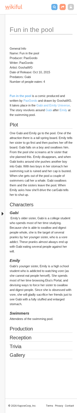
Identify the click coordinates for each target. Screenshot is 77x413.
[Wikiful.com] (13, 7)
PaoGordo (30, 100)
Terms (49, 405)
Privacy (59, 405)
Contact (69, 405)
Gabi (49, 110)
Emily (64, 110)
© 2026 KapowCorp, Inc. (22, 405)
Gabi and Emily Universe (53, 105)
